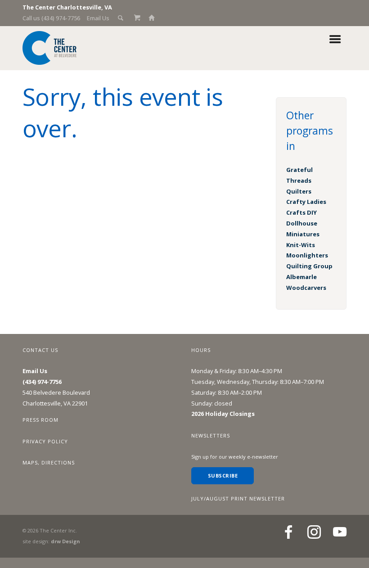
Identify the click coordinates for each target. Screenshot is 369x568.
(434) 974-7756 (42, 382)
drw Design (65, 541)
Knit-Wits (300, 245)
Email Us (98, 18)
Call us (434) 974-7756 (51, 18)
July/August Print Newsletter (238, 498)
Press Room (40, 419)
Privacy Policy (45, 441)
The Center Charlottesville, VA (67, 7)
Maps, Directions (48, 462)
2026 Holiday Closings (223, 414)
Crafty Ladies (306, 202)
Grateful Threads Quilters (299, 180)
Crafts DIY (301, 212)
